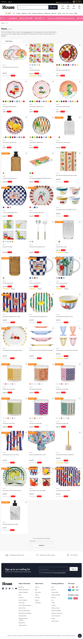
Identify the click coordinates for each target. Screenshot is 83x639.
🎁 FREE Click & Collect (64, 2)
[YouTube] (16, 588)
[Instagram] (6, 588)
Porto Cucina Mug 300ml (35, 283)
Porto (4, 65)
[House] (8, 7)
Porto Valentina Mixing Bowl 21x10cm (64, 316)
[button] (41, 545)
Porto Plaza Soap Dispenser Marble (10, 524)
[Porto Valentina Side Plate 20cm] (68, 53)
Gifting (75, 13)
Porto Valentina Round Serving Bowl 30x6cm (12, 350)
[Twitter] (13, 588)
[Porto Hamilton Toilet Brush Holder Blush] (68, 440)
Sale (14, 13)
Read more (3, 35)
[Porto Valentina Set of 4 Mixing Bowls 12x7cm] (68, 195)
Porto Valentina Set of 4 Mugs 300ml (37, 490)
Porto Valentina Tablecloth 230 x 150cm (11, 316)
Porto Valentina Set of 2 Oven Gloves (11, 454)
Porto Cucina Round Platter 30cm (10, 212)
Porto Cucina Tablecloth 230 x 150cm (37, 454)
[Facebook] (3, 588)
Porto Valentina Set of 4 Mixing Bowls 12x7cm (66, 209)
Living (63, 13)
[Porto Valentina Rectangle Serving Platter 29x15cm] (41, 161)
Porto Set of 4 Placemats (34, 70)
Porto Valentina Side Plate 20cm (63, 70)
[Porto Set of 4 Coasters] (14, 230)
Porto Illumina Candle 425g (9, 389)
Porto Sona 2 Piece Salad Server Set (37, 247)
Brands (71, 13)
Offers (9, 13)
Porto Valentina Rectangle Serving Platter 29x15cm (40, 178)
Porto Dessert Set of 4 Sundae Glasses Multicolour (67, 350)
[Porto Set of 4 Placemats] (41, 53)
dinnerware (28, 32)
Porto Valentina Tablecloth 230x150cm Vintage (66, 175)
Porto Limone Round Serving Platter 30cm (38, 316)
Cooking (18, 13)
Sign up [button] (74, 569)
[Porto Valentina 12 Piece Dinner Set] (14, 53)
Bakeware (54, 13)
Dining (59, 13)
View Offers (77, 1)
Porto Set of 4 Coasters (7, 247)
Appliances (24, 13)
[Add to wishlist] (26, 45)
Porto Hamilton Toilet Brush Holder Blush (65, 454)
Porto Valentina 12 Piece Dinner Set (10, 67)
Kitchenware (47, 13)
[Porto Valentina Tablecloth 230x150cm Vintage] (68, 161)
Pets (67, 13)
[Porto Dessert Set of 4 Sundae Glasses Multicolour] (68, 336)
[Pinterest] (9, 588)
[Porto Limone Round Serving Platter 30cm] (41, 302)
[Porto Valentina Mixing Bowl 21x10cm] (68, 302)
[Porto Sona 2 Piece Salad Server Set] (41, 230)
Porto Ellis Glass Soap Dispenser (63, 142)
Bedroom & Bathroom (38, 13)
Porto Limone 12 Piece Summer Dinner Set (12, 490)
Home (2, 23)
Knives (29, 13)
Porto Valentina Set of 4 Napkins (63, 490)
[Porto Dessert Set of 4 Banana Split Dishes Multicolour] (41, 336)
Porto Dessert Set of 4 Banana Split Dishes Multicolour (41, 350)
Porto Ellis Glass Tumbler (61, 247)
